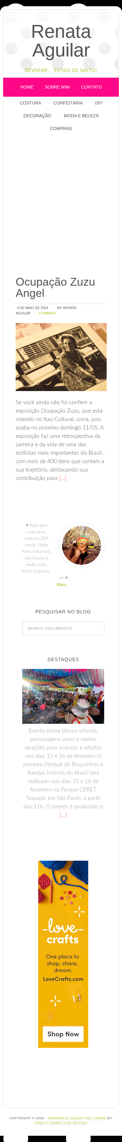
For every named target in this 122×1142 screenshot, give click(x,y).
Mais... (63, 584)
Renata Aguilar (61, 40)
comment (48, 313)
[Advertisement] (61, 204)
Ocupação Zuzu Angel (55, 287)
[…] (62, 478)
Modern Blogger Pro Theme (77, 1118)
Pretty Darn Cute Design (61, 1123)
